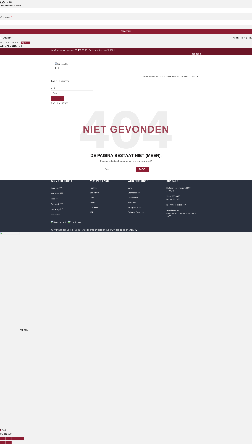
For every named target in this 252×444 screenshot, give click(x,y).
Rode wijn (55, 188)
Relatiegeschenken (170, 76)
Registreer (25, 43)
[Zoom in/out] (21, 438)
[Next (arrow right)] (9, 442)
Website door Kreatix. (125, 229)
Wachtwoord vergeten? (242, 38)
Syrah (130, 188)
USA (91, 212)
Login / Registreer (60, 81)
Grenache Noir (134, 193)
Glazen (185, 76)
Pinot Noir (132, 202)
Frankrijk (93, 188)
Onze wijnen (149, 76)
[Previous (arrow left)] (3, 442)
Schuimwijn (55, 204)
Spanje (92, 202)
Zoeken (57, 98)
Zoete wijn (55, 209)
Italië (92, 197)
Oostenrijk (94, 207)
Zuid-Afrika (94, 193)
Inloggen (126, 31)
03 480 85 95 (81, 50)
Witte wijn (55, 193)
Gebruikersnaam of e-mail (11, 5)
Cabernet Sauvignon (136, 212)
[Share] (9, 438)
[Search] (52, 84)
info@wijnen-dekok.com (62, 50)
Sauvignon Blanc (134, 207)
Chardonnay (133, 197)
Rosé (53, 199)
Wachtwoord (6, 17)
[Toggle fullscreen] (15, 438)
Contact (197, 61)
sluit (11, 1)
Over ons (195, 76)
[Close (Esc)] (3, 438)
